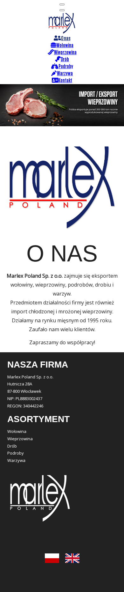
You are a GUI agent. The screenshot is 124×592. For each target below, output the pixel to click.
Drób (12, 446)
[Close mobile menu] (62, 10)
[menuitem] (62, 38)
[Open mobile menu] (62, 4)
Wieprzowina (20, 439)
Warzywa (16, 460)
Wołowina (16, 431)
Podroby (15, 453)
